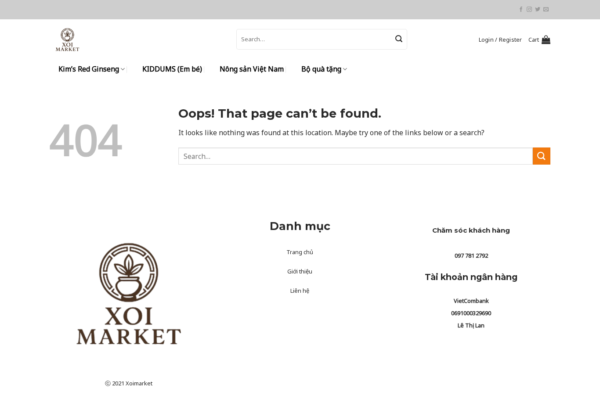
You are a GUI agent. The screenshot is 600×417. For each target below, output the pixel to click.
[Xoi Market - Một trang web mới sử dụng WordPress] (136, 39)
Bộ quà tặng (321, 69)
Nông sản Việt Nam (252, 69)
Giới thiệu (299, 271)
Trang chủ (299, 252)
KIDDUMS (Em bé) (172, 69)
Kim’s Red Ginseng (88, 69)
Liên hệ (299, 291)
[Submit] (398, 39)
